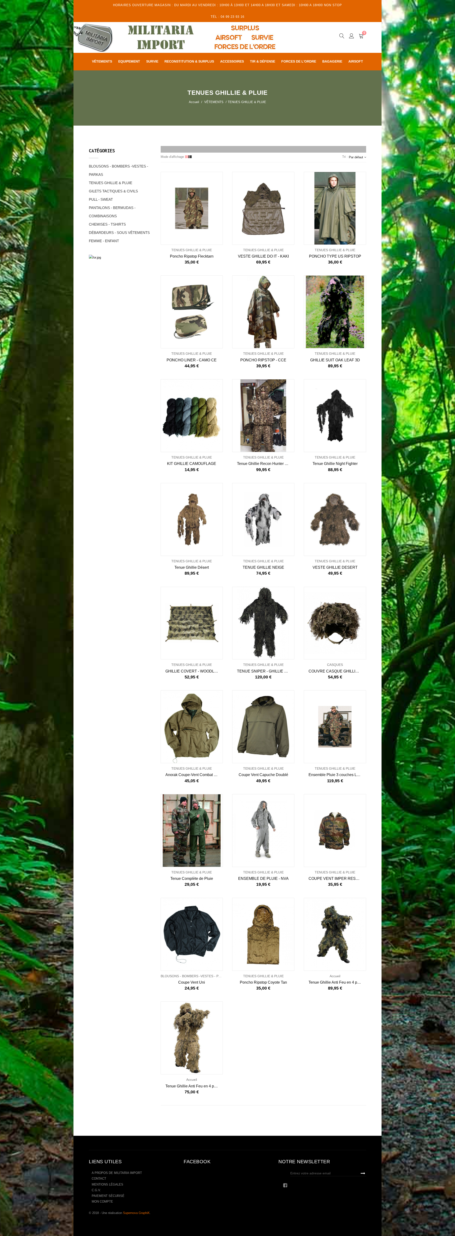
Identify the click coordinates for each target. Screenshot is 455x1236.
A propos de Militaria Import (117, 1173)
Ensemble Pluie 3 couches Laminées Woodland (337, 775)
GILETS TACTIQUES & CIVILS (113, 191)
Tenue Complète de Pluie (191, 879)
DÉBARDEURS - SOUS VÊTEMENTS (119, 233)
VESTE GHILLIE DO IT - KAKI (263, 256)
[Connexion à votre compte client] (351, 37)
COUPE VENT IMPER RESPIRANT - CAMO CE (337, 879)
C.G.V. (96, 1190)
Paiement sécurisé (108, 1196)
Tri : (345, 157)
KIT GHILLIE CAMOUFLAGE (191, 464)
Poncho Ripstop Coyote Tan (263, 982)
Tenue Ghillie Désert (191, 567)
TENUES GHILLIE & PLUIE (110, 183)
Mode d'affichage (172, 157)
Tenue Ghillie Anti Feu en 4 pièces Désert (194, 1086)
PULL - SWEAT (101, 199)
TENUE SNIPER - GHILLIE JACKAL (265, 671)
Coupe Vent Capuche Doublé (263, 775)
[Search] (341, 37)
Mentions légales (107, 1184)
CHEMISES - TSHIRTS (107, 224)
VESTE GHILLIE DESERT (335, 567)
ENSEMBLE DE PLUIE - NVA (263, 879)
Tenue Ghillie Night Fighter (335, 464)
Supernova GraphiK (136, 1213)
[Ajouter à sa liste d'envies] (175, 208)
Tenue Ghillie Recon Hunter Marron (265, 464)
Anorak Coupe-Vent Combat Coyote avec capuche (194, 775)
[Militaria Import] (188, 37)
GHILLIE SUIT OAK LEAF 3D (335, 360)
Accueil (194, 102)
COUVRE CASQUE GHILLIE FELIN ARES (337, 671)
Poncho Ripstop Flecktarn (192, 256)
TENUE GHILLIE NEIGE (263, 567)
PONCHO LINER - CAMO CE (192, 360)
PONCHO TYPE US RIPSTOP (335, 256)
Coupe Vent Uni (191, 982)
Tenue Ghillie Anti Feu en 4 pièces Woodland (337, 982)
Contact (99, 1178)
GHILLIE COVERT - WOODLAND (194, 671)
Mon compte (102, 1201)
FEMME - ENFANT (104, 241)
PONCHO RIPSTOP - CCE (263, 360)
